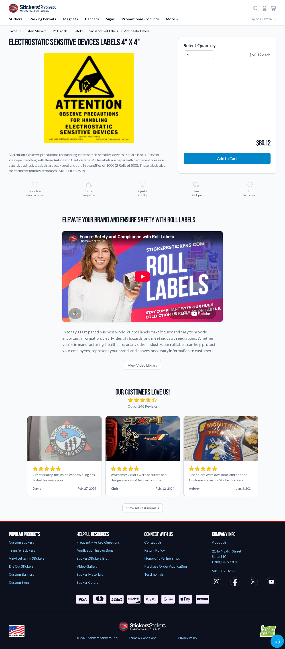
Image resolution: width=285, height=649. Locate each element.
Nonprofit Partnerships (162, 558)
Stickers (15, 19)
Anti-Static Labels (136, 31)
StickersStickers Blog (93, 558)
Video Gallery (87, 566)
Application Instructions (95, 550)
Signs (110, 19)
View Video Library (142, 365)
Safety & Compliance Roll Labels (96, 31)
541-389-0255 (266, 19)
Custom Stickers (35, 31)
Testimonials (154, 574)
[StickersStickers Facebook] (235, 582)
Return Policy (154, 550)
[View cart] (273, 8)
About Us (219, 542)
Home (13, 31)
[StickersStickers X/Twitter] (253, 582)
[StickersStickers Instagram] (216, 582)
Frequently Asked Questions (98, 542)
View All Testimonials (142, 508)
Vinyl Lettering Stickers (27, 558)
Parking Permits (43, 19)
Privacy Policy (187, 638)
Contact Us (153, 542)
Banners (92, 19)
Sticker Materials (90, 574)
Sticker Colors (87, 582)
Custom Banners (21, 574)
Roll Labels (60, 31)
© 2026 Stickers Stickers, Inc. (97, 638)
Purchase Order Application (165, 566)
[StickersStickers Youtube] (271, 582)
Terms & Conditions (142, 638)
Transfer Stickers (22, 550)
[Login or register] (264, 8)
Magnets (70, 19)
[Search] (255, 8)
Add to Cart (227, 158)
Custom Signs (19, 582)
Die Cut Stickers (21, 566)
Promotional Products (140, 19)
